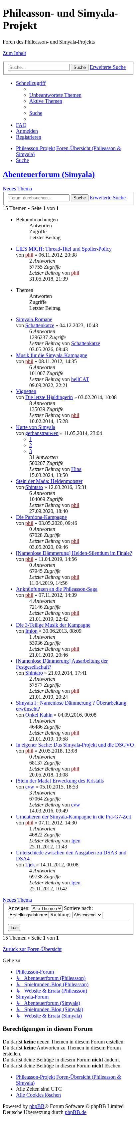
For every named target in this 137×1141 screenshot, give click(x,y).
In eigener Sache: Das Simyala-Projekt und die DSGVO (75, 745)
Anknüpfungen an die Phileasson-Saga (56, 589)
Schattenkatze (39, 325)
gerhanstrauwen (42, 433)
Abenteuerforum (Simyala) (49, 174)
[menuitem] (55, 95)
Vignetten (26, 391)
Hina (76, 469)
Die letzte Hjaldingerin (49, 397)
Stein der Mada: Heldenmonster (49, 481)
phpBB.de (75, 1112)
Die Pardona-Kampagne (41, 517)
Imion (31, 631)
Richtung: (61, 914)
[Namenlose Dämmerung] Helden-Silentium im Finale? (74, 553)
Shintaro (34, 487)
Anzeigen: (19, 908)
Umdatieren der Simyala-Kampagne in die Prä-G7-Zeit (73, 816)
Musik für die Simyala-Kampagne (51, 355)
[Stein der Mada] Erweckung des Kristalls (60, 781)
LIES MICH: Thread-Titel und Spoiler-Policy (64, 249)
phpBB (37, 1106)
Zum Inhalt (14, 53)
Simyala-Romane (34, 319)
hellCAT (80, 379)
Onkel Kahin (39, 715)
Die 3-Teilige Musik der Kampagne (53, 625)
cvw (29, 787)
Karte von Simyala (35, 427)
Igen (75, 840)
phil (29, 255)
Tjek (30, 864)
